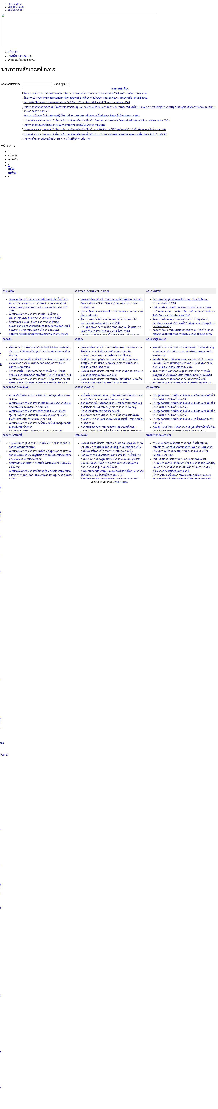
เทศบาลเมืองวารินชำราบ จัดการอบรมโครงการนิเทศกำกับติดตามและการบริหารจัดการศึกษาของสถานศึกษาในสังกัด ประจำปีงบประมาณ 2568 (184, 311)
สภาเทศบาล (153, 387)
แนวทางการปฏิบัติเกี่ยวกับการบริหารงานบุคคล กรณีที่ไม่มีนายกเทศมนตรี (64, 124)
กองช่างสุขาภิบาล (156, 339)
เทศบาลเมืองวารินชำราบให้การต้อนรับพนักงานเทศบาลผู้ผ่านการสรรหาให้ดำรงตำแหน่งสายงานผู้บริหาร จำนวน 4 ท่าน (40, 475)
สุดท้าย (12, 172)
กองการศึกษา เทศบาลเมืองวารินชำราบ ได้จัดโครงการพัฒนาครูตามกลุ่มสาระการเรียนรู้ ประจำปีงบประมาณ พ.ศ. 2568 (183, 334)
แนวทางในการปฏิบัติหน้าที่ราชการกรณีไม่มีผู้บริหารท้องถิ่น (57, 138)
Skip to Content (15, 6)
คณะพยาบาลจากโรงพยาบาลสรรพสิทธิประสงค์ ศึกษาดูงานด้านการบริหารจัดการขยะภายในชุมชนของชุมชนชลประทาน (183, 351)
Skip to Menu (14, 4)
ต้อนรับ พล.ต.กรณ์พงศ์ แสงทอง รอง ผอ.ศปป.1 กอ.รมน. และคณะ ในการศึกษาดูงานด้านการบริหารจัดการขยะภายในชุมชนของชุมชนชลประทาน (183, 363)
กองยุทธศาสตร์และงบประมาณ (91, 291)
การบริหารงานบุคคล (19, 55)
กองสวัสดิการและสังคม (16, 387)
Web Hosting (121, 481)
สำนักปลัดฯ (9, 291)
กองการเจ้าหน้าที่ (12, 435)
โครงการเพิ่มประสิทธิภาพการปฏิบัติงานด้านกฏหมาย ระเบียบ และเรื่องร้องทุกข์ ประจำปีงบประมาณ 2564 (82, 115)
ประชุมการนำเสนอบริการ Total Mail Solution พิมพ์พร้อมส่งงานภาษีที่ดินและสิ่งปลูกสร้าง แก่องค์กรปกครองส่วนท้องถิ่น (39, 351)
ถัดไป (11, 168)
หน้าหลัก (13, 51)
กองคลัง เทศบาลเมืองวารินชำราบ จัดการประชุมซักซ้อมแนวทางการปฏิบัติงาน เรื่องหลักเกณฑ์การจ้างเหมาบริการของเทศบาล (40, 363)
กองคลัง (7, 339)
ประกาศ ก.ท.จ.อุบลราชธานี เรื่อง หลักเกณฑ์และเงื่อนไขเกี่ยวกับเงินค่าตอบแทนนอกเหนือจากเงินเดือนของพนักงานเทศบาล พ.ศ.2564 (96, 120)
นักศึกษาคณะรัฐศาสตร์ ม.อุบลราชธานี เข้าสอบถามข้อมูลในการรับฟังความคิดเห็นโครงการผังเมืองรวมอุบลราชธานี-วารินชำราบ (109, 363)
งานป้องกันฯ (81, 435)
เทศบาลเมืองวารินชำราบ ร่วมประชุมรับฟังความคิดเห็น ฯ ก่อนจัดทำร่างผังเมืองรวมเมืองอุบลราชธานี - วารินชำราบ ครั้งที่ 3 (111, 383)
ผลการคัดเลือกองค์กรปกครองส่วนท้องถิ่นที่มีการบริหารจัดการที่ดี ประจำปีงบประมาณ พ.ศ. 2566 (77, 102)
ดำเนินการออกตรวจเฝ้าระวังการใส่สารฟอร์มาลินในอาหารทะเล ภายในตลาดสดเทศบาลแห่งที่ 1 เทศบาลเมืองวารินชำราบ (112, 419)
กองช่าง (78, 339)
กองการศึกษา (154, 291)
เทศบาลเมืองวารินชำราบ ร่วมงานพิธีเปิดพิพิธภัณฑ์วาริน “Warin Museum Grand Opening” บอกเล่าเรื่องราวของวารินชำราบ (112, 303)
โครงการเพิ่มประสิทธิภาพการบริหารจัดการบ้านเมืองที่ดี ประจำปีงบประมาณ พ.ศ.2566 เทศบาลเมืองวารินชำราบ (85, 93)
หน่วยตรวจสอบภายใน (158, 435)
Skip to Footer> (15, 9)
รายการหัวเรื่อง (119, 88)
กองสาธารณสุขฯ (84, 387)
